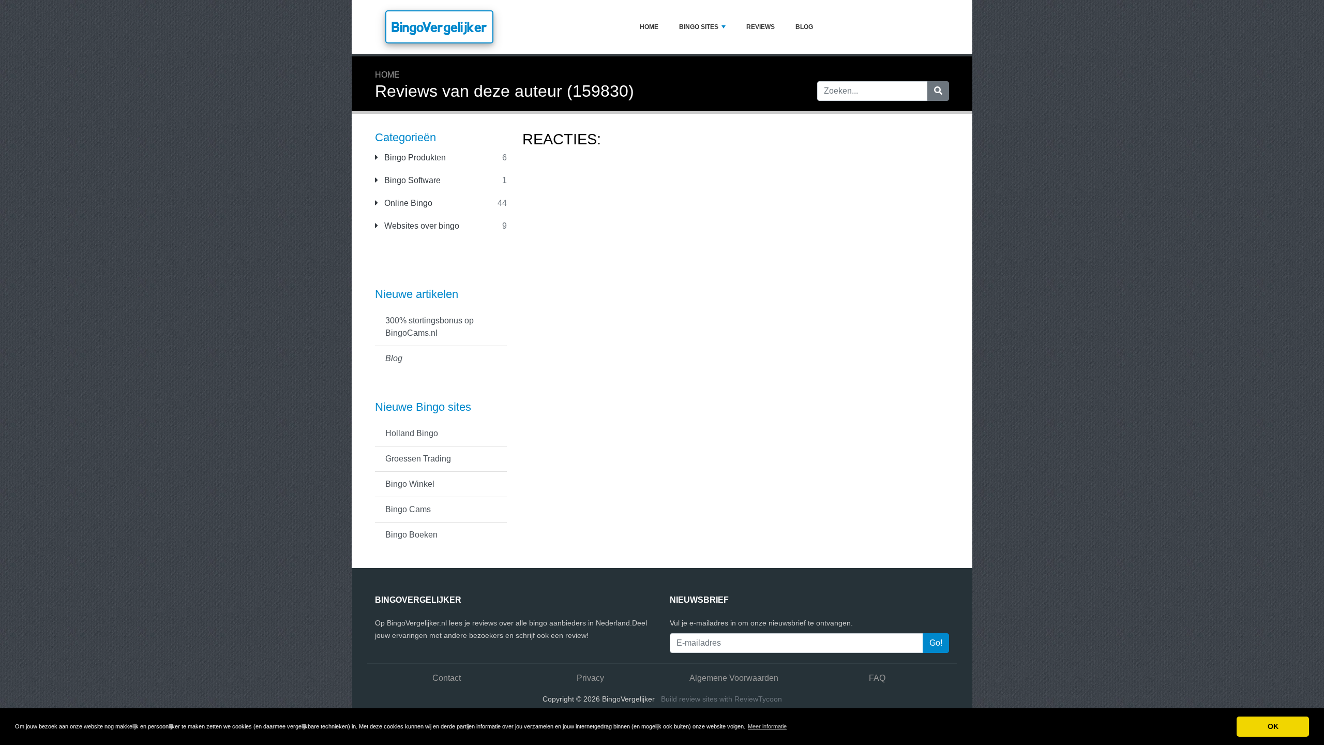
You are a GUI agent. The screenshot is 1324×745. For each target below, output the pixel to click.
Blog (804, 27)
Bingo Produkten (414, 157)
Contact (446, 678)
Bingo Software (411, 180)
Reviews (760, 27)
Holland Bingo (411, 433)
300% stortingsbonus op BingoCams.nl (429, 326)
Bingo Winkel (409, 484)
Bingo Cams (408, 509)
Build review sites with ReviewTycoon (721, 699)
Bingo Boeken (411, 534)
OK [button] (1273, 726)
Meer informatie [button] (767, 726)
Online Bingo (407, 203)
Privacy (590, 678)
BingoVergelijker (439, 27)
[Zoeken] (938, 91)
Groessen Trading (418, 458)
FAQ (877, 678)
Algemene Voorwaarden (733, 678)
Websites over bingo (420, 225)
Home (649, 27)
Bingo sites (698, 27)
